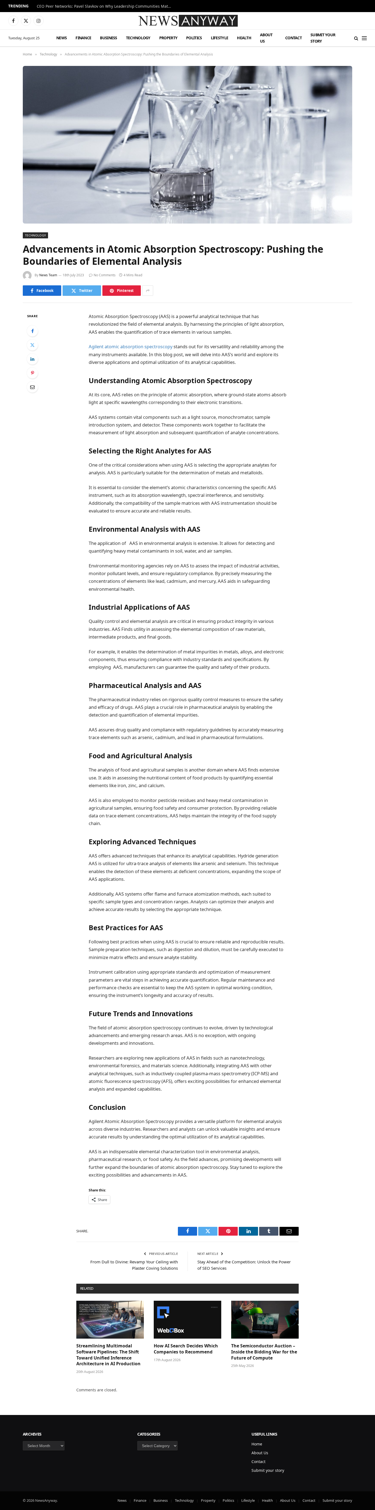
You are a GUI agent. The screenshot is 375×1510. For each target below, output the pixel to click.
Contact (293, 37)
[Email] (32, 386)
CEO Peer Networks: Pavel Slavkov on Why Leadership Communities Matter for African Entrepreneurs (105, 6)
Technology (138, 37)
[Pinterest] (32, 372)
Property (168, 37)
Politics (194, 37)
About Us (266, 37)
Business (108, 37)
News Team (48, 275)
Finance (83, 37)
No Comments (105, 275)
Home (256, 1444)
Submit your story (322, 37)
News (61, 37)
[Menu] (364, 38)
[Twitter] (32, 344)
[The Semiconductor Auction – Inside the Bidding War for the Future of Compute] (265, 1320)
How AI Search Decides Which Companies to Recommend (186, 1349)
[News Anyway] (187, 20)
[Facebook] (32, 330)
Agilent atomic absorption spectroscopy (130, 346)
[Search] (356, 38)
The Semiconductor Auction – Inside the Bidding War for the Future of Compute (264, 1352)
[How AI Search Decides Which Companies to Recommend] (187, 1320)
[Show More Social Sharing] (147, 290)
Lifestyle (219, 37)
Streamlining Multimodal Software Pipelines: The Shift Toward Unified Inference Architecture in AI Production (108, 1355)
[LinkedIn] (32, 358)
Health (244, 37)
